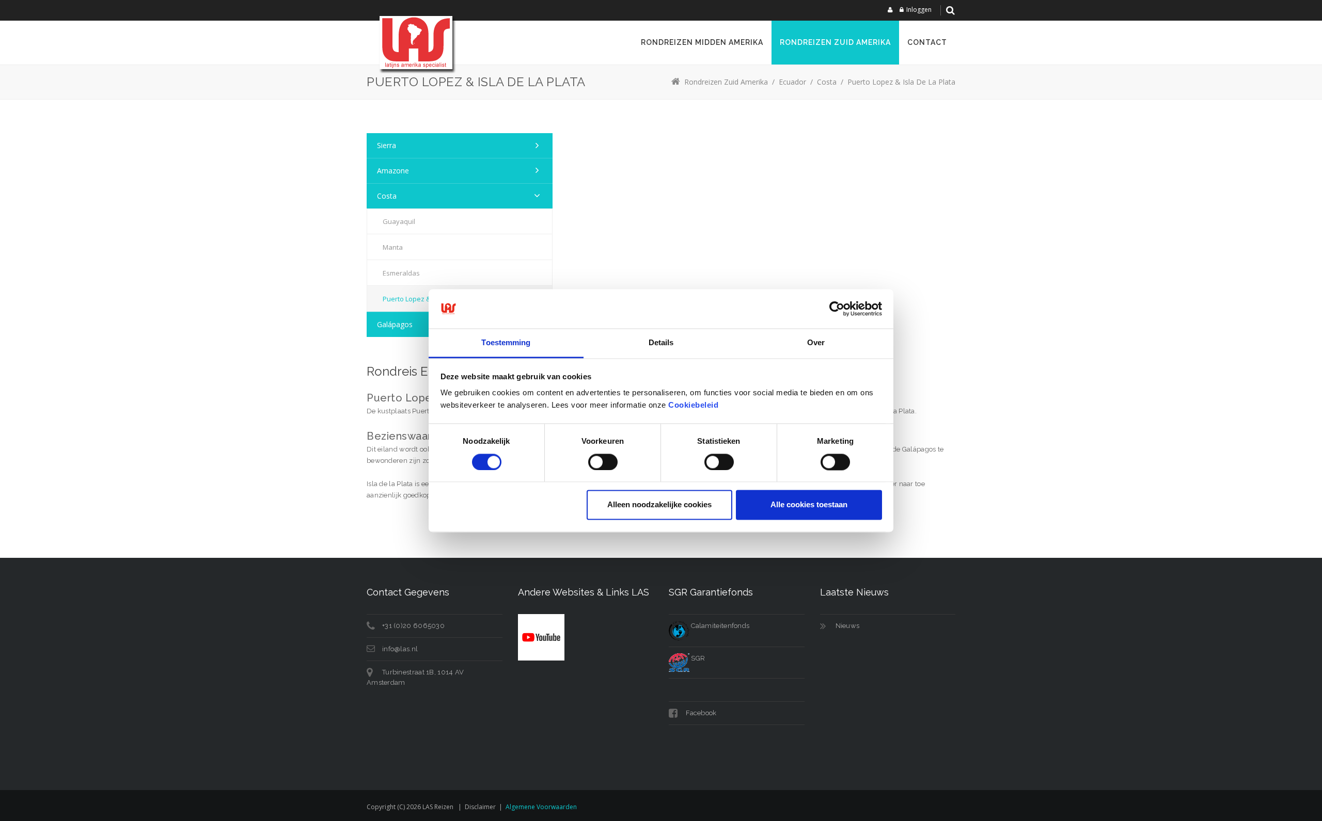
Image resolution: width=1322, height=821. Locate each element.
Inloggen (919, 9)
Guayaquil (399, 221)
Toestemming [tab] (505, 343)
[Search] (950, 10)
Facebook (700, 713)
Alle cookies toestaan (808, 505)
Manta (393, 247)
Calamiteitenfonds (719, 626)
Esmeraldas (401, 273)
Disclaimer (480, 806)
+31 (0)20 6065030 (413, 626)
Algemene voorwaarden (541, 806)
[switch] (603, 462)
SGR (697, 658)
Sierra (386, 145)
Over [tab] (816, 343)
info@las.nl (400, 649)
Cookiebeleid (693, 405)
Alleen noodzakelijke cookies (659, 505)
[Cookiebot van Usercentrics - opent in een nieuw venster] (837, 308)
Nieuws (848, 626)
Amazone (393, 170)
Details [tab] (661, 343)
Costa (387, 196)
